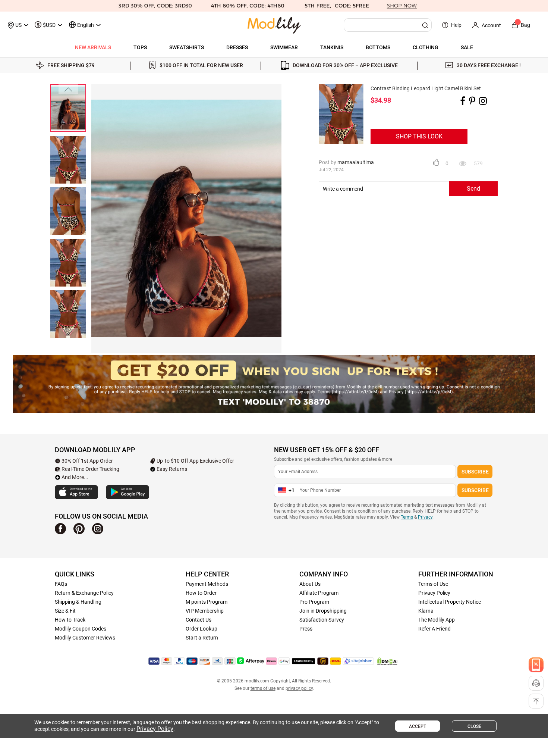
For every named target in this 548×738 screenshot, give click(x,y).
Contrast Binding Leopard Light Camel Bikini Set (426, 88)
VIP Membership (205, 611)
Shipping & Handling (78, 602)
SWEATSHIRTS (186, 47)
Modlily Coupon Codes (80, 629)
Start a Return (202, 638)
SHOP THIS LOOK (419, 136)
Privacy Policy (434, 593)
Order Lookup (201, 629)
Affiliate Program (318, 593)
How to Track (70, 620)
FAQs (61, 584)
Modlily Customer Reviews (85, 638)
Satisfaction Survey (321, 620)
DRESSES (237, 47)
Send (473, 188)
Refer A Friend (434, 629)
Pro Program (314, 602)
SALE (467, 47)
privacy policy (299, 688)
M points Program (206, 602)
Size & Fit (65, 611)
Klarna (426, 611)
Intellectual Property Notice (449, 602)
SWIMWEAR (284, 47)
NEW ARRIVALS (93, 47)
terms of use (263, 688)
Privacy (425, 517)
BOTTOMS (378, 47)
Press (305, 629)
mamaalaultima (355, 162)
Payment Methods (207, 584)
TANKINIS (331, 47)
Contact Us (198, 620)
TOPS (140, 47)
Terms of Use (433, 584)
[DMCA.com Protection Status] (387, 661)
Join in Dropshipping (323, 611)
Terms (407, 517)
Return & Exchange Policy (84, 593)
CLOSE (474, 726)
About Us (310, 584)
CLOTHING (425, 47)
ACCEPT (417, 726)
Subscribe (475, 472)
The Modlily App (436, 620)
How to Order (201, 593)
